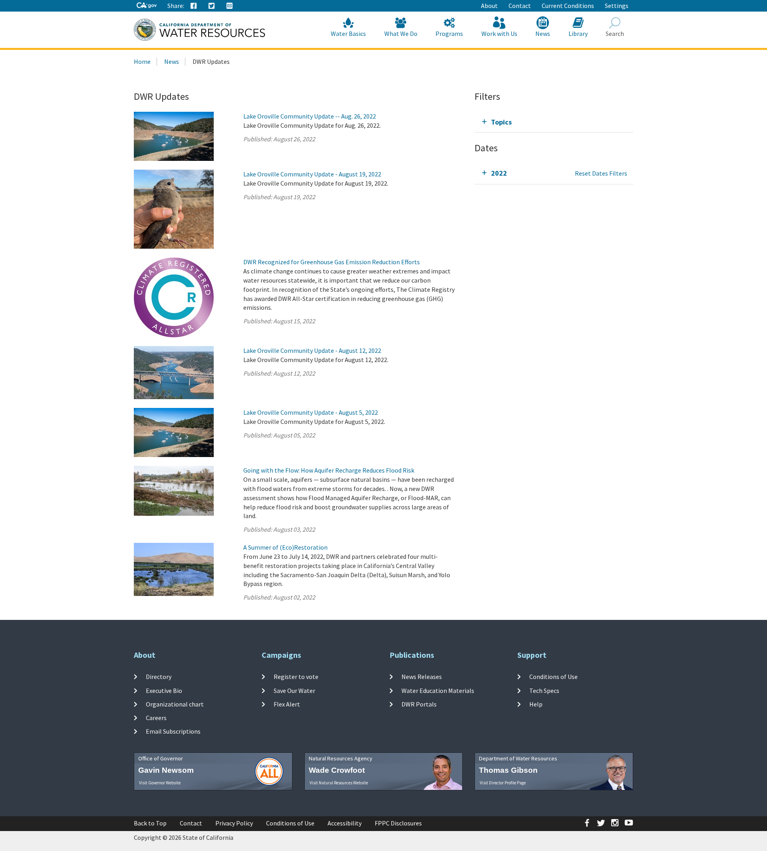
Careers (156, 718)
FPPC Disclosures (398, 823)
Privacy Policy (234, 823)
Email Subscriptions (173, 731)
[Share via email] (229, 6)
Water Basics (348, 34)
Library (578, 34)
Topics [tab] (501, 122)
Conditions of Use (553, 677)
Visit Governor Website (160, 783)
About (489, 6)
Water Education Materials (437, 690)
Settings (616, 6)
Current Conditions (568, 6)
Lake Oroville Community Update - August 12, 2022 (312, 350)
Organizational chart (175, 704)
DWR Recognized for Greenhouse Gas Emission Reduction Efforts (331, 262)
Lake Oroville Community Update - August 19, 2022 (312, 174)
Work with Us (499, 34)
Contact (520, 6)
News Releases (421, 677)
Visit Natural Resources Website (339, 783)
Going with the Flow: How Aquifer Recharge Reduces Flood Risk (328, 470)
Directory (158, 677)
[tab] (554, 122)
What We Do (400, 34)
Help (535, 704)
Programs (449, 34)
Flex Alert (287, 704)
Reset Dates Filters (601, 173)
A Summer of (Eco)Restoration (285, 547)
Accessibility (345, 823)
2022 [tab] (499, 173)
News (542, 34)
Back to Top (150, 823)
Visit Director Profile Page (503, 783)
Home (142, 61)
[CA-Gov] (147, 6)
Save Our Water (294, 690)
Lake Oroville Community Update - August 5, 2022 (310, 412)
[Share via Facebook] (193, 6)
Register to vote (296, 677)
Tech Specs (544, 690)
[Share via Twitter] (211, 6)
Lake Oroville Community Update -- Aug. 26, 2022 (309, 116)
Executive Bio (164, 690)
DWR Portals (419, 704)
